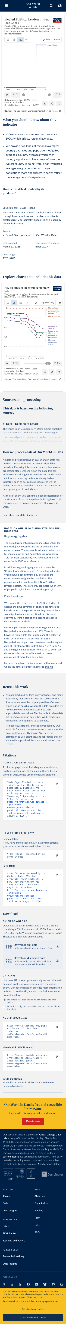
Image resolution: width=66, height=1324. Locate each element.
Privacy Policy (27, 1301)
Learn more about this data (20, 101)
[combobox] (51, 5)
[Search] (51, 5)
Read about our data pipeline (18, 515)
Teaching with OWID (14, 1241)
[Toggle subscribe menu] (59, 5)
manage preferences (48, 1301)
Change (46, 303)
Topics (6, 1196)
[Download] (45, 103)
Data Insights (10, 1210)
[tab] (8, 39)
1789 (15, 363)
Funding (38, 1210)
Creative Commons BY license (22, 733)
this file (49, 667)
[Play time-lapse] (7, 95)
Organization (41, 1203)
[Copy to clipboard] (53, 784)
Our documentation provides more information (36, 988)
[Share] (52, 103)
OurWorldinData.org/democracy (18, 105)
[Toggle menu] (6, 5)
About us (39, 1196)
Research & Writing (13, 1256)
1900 (15, 94)
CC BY (36, 105)
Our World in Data (33, 5)
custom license (11, 1157)
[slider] (23, 94)
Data (5, 1203)
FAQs (40, 1164)
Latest (6, 1226)
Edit (53, 39)
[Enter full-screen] (59, 103)
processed (26, 235)
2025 (57, 94)
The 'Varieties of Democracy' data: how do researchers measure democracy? (35, 111)
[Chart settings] (60, 303)
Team (37, 1218)
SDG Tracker (9, 1233)
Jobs (36, 1225)
